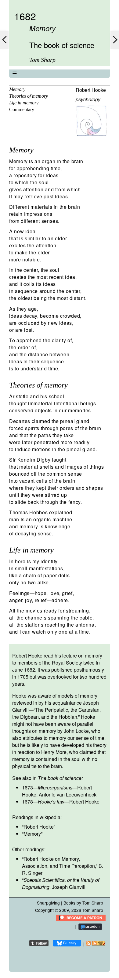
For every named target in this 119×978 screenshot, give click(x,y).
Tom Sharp (92, 910)
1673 (27, 787)
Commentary (21, 109)
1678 (27, 801)
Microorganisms (55, 787)
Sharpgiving (48, 903)
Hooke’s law (51, 801)
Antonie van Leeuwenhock (67, 794)
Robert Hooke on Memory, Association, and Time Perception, (59, 862)
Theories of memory (28, 96)
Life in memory (23, 102)
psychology (88, 99)
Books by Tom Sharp (83, 903)
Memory (17, 89)
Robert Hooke (91, 89)
